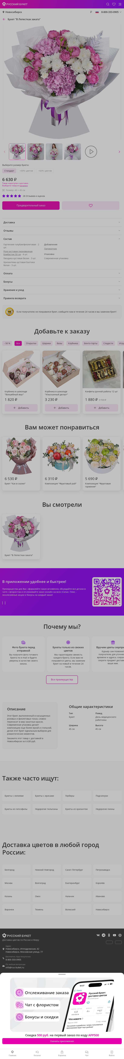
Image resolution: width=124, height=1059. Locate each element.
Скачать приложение (62, 1041)
